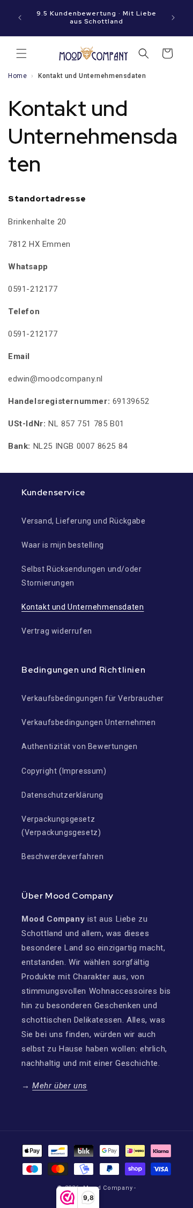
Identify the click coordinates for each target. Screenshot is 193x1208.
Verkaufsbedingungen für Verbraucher (92, 698)
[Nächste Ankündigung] (173, 17)
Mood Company (107, 1187)
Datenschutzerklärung (62, 795)
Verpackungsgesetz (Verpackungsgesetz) (61, 826)
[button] (21, 53)
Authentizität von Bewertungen (79, 746)
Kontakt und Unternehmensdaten (82, 607)
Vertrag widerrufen (56, 631)
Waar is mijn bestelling (62, 545)
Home (17, 76)
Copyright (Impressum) (64, 771)
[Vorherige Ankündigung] (20, 17)
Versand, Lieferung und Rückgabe (83, 521)
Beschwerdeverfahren (62, 856)
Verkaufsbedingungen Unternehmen (88, 722)
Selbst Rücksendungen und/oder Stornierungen (81, 576)
